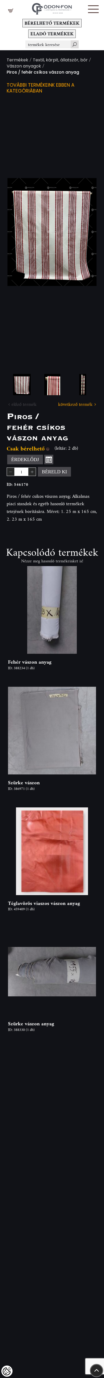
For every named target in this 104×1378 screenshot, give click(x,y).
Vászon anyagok (24, 66)
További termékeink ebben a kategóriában (40, 88)
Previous (20, 232)
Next (84, 232)
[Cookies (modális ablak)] (7, 1371)
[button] (93, 9)
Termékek (17, 60)
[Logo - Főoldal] (52, 7)
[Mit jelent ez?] (47, 448)
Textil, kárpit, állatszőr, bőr (60, 60)
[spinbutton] (21, 472)
